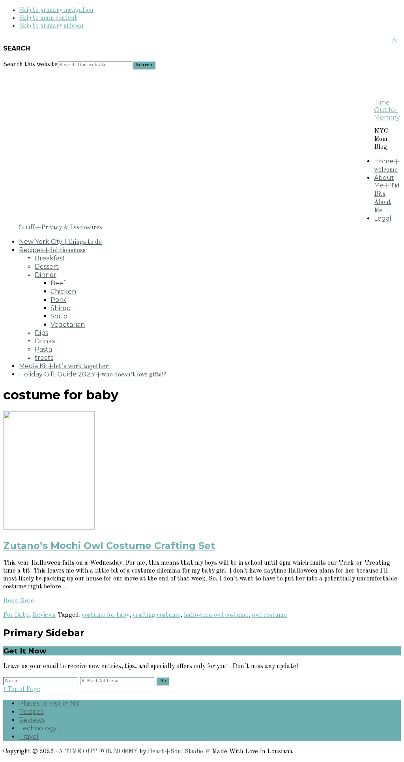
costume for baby (105, 615)
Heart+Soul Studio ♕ (179, 752)
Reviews (44, 615)
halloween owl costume (216, 615)
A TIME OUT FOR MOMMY (98, 752)
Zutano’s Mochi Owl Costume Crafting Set (109, 545)
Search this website (30, 65)
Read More (18, 601)
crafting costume (156, 615)
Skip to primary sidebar (51, 26)
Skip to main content (48, 18)
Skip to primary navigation (56, 10)
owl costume (269, 615)
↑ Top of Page (21, 689)
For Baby (16, 615)
